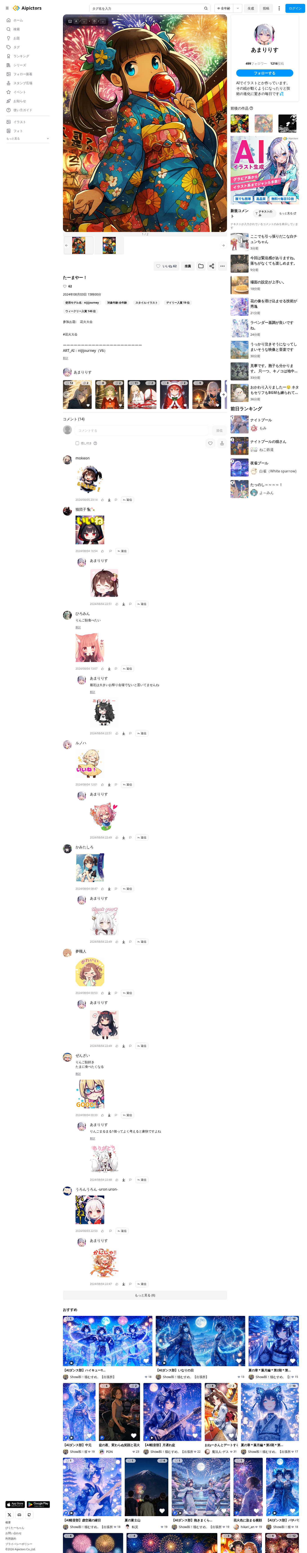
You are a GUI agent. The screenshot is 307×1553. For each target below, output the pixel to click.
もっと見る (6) (145, 1295)
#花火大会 (70, 334)
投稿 (266, 8)
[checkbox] (77, 443)
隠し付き (86, 443)
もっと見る (286, 213)
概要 (8, 1522)
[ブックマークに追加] (200, 266)
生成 (251, 8)
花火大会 (86, 322)
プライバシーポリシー (18, 1544)
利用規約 (10, 1538)
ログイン (295, 8)
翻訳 (65, 358)
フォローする (265, 73)
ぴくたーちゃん (14, 1528)
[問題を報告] (116, 500)
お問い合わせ (13, 1533)
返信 (129, 500)
